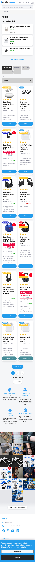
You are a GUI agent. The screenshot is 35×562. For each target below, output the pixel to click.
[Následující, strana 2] (18, 373)
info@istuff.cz (9, 522)
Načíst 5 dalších (17, 366)
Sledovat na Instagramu (19, 507)
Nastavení (17, 551)
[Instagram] (7, 530)
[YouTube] (13, 530)
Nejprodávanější (8, 72)
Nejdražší (26, 68)
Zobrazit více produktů (17, 59)
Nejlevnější (17, 68)
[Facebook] (3, 530)
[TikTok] (17, 530)
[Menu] (33, 2)
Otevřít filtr (8, 80)
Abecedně (17, 72)
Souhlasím (17, 557)
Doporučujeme (7, 68)
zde (24, 547)
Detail (9, 123)
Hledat (30, 7)
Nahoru (19, 381)
